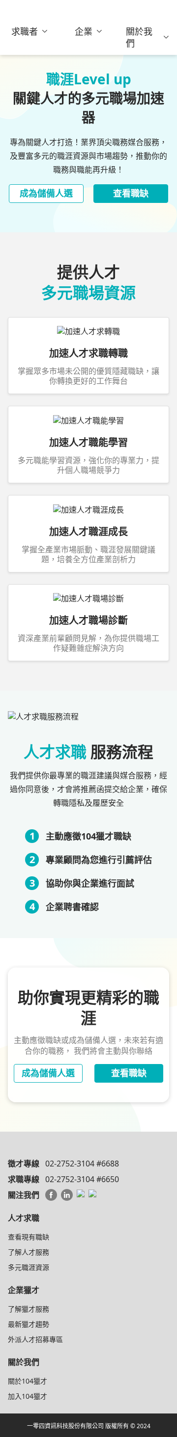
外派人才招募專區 (35, 1339)
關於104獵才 (27, 1381)
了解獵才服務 (28, 1308)
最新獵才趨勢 (28, 1324)
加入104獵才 (27, 1396)
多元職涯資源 (28, 1267)
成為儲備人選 (46, 193)
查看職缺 (130, 193)
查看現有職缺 (28, 1236)
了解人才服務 (28, 1252)
